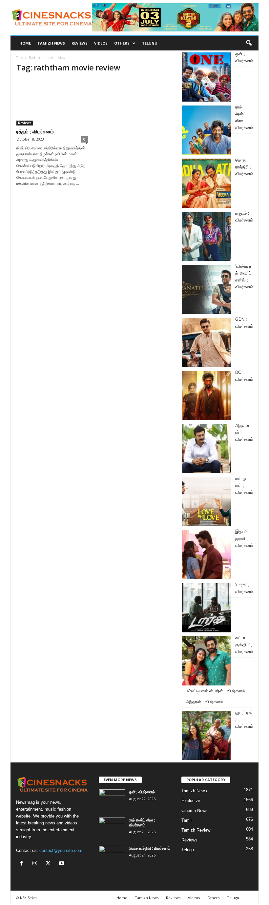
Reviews (80, 43)
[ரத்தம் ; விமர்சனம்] (52, 102)
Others (122, 43)
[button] (248, 43)
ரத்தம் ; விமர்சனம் (35, 131)
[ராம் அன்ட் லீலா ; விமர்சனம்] (206, 130)
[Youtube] (62, 863)
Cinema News (194, 810)
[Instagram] (36, 863)
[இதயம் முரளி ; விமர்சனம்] (206, 554)
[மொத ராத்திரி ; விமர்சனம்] (206, 183)
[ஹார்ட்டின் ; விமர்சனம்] (206, 735)
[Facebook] (23, 863)
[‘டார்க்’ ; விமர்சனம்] (206, 607)
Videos (101, 43)
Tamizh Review (195, 830)
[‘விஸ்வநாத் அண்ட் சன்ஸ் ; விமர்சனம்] (206, 289)
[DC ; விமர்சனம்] (206, 395)
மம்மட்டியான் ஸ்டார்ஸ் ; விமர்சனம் (215, 690)
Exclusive (190, 800)
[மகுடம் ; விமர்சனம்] (206, 236)
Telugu (149, 43)
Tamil (186, 820)
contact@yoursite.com (60, 850)
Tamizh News (51, 43)
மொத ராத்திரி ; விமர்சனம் (149, 848)
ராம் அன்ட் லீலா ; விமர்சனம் (142, 822)
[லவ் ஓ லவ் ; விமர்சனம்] (206, 501)
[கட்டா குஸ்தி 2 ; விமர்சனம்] (206, 660)
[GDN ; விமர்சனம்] (206, 342)
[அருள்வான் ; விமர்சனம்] (206, 448)
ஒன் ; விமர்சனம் (142, 792)
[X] (49, 863)
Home (25, 43)
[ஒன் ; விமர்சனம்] (206, 77)
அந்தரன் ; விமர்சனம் (204, 701)
